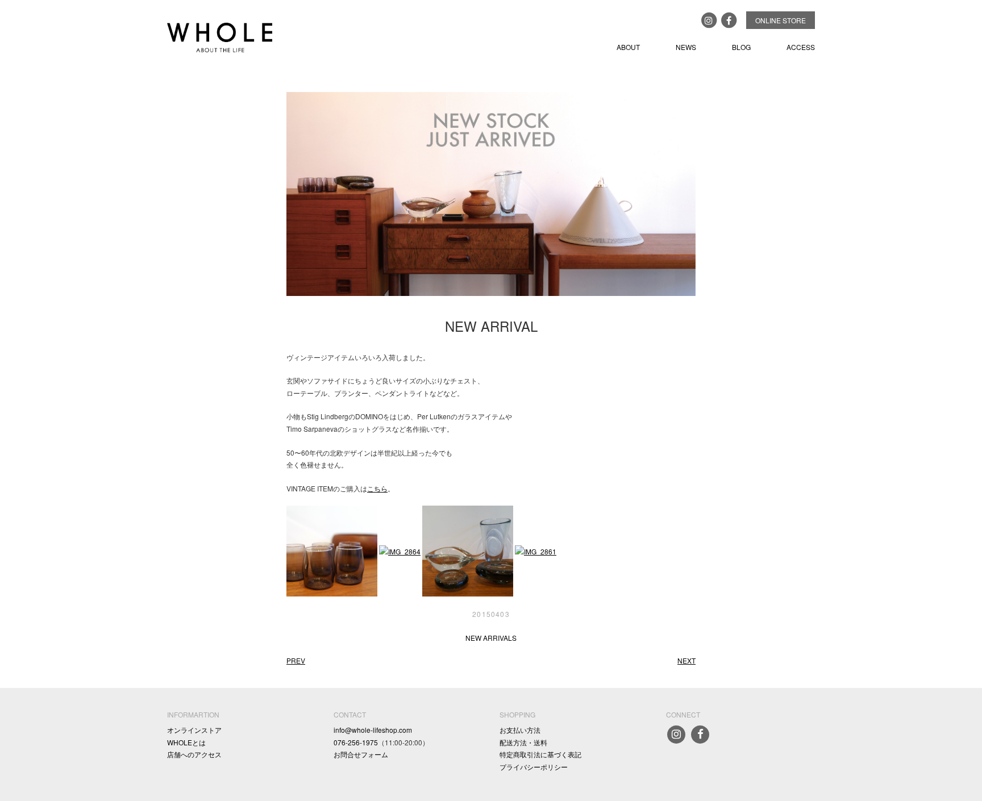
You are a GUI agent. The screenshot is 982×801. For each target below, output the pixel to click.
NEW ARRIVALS (491, 638)
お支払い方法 (520, 730)
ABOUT (628, 47)
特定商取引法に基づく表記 (540, 754)
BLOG (741, 47)
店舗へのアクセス (194, 754)
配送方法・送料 (523, 742)
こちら (377, 488)
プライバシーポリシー (534, 766)
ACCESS (801, 47)
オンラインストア (194, 730)
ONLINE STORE (780, 20)
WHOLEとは (186, 742)
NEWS (686, 47)
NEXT (686, 660)
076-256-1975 (356, 742)
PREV (295, 660)
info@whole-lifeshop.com (373, 730)
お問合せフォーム (361, 754)
